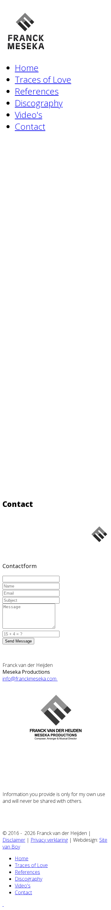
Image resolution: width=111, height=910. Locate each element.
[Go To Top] (3, 904)
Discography (39, 103)
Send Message (18, 641)
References (37, 91)
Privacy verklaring (49, 839)
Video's (28, 114)
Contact (30, 126)
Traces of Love (43, 79)
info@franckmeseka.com (30, 678)
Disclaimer (13, 839)
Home (27, 68)
